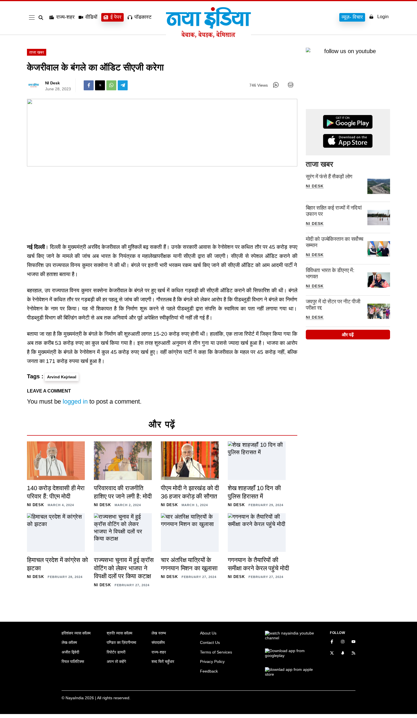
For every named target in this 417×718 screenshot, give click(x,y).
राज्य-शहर (65, 17)
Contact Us (210, 642)
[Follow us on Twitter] (332, 653)
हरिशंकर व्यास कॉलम (76, 633)
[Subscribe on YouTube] (353, 642)
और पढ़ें (348, 334)
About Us (208, 633)
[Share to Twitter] (100, 85)
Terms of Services (216, 652)
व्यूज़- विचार (352, 17)
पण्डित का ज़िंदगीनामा (121, 642)
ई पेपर (115, 17)
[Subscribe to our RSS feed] (353, 653)
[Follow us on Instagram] (343, 642)
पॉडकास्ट (142, 17)
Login (383, 16)
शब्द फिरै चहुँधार (162, 661)
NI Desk (52, 83)
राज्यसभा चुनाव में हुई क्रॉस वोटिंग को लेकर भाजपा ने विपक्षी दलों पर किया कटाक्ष (124, 568)
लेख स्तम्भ (158, 633)
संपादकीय (158, 642)
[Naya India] (208, 36)
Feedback (209, 671)
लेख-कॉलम (69, 642)
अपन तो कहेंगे (116, 661)
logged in (75, 401)
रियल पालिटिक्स (73, 661)
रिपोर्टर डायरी (116, 652)
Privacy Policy (212, 661)
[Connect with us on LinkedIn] (343, 653)
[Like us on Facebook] (332, 642)
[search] (42, 17)
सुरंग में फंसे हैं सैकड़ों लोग (329, 177)
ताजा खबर (36, 52)
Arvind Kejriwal (61, 377)
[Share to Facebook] (89, 85)
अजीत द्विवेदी (70, 652)
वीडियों (91, 17)
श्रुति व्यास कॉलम (119, 633)
